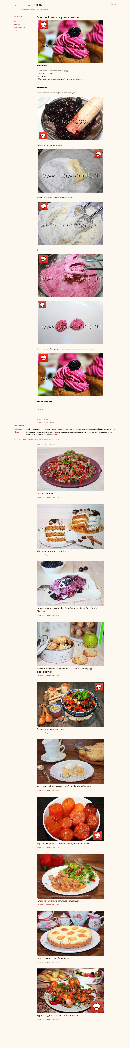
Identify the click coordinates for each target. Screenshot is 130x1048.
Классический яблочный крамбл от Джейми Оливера (64, 786)
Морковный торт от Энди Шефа (53, 550)
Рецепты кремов (19, 27)
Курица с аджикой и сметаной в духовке (57, 1015)
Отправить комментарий (45, 422)
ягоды (16, 30)
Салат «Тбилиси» (46, 493)
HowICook (32, 4)
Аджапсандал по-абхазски (50, 728)
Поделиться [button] (18, 16)
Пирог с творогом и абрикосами (53, 958)
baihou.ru (54, 434)
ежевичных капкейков (86, 349)
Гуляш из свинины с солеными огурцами (58, 900)
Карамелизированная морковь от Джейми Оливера (63, 843)
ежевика (17, 25)
